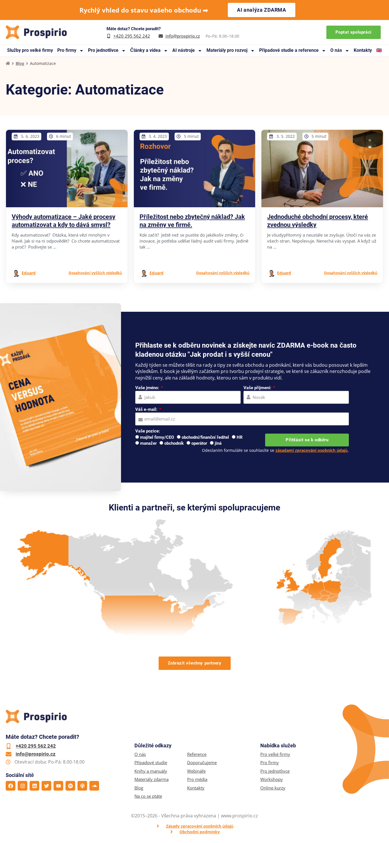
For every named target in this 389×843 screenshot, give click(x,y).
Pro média (197, 779)
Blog (20, 63)
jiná (218, 443)
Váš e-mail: (146, 409)
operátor (199, 443)
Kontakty (363, 50)
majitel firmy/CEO (157, 437)
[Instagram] (22, 786)
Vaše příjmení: (257, 387)
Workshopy (271, 779)
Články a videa (145, 50)
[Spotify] (70, 786)
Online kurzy (272, 788)
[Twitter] (46, 786)
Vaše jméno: (147, 387)
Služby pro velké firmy (30, 50)
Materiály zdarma (151, 779)
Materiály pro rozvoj (226, 50)
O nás (336, 50)
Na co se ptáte (148, 796)
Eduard (29, 273)
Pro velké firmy (275, 754)
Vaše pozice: (147, 431)
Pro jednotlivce (103, 50)
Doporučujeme (202, 762)
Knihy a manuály (150, 771)
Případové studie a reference (289, 50)
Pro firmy (66, 50)
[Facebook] (10, 786)
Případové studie (150, 762)
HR (240, 437)
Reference (196, 754)
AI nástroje (183, 50)
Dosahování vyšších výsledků (95, 272)
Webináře (196, 771)
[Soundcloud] (94, 786)
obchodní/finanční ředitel (205, 437)
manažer (148, 443)
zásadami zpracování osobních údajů (311, 450)
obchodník (174, 443)
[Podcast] (82, 786)
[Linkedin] (34, 786)
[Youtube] (58, 786)
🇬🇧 (379, 50)
